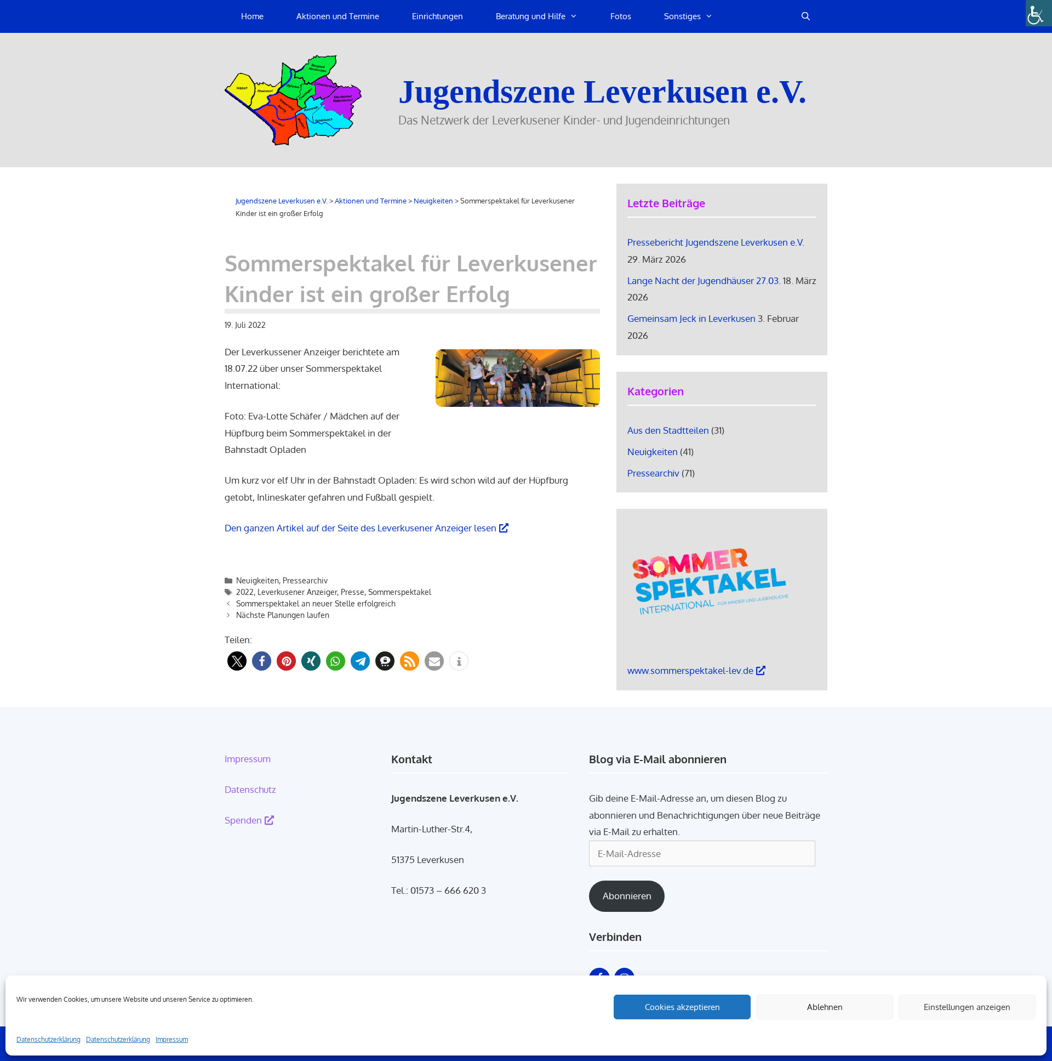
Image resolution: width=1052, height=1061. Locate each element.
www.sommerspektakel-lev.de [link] (690, 670)
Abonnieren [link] (627, 895)
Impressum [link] (172, 1039)
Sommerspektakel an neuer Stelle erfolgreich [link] (316, 603)
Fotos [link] (620, 16)
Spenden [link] (243, 820)
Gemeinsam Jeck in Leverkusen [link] (691, 318)
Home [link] (252, 16)
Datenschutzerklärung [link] (48, 1039)
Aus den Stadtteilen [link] (668, 430)
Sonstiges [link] (682, 16)
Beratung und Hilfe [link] (530, 16)
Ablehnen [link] (825, 1007)
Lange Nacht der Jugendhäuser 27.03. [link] (704, 280)
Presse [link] (352, 592)
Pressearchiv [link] (305, 580)
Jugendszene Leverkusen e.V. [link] (602, 91)
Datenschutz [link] (250, 789)
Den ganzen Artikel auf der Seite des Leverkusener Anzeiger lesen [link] (360, 528)
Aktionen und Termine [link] (337, 16)
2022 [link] (245, 592)
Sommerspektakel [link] (399, 592)
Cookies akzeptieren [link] (682, 1007)
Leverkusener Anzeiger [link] (297, 592)
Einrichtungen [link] (437, 16)
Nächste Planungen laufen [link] (282, 615)
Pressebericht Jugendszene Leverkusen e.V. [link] (715, 242)
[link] (1039, 13)
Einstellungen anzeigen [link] (967, 1007)
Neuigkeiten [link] (257, 580)
